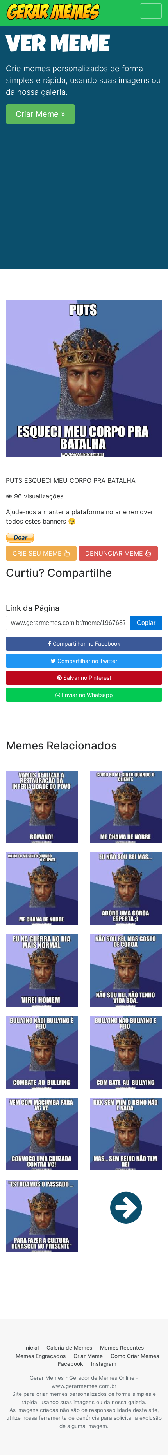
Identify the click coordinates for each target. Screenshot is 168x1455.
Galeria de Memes (69, 1348)
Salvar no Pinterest (86, 677)
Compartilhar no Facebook (85, 643)
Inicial (31, 1348)
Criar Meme (88, 1356)
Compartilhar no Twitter (86, 660)
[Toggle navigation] (151, 11)
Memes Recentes (122, 1348)
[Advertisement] (84, 191)
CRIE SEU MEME (38, 553)
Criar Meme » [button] (40, 114)
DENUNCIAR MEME (115, 553)
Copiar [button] (146, 622)
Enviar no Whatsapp (86, 694)
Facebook (70, 1364)
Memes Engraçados (41, 1356)
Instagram (103, 1364)
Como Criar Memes (135, 1356)
